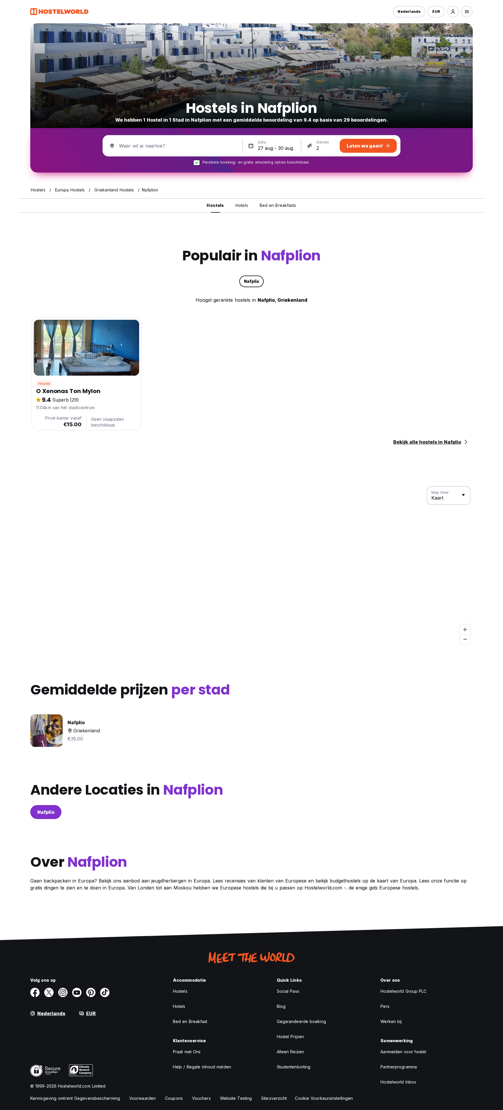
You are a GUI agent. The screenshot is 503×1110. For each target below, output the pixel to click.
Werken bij (391, 1021)
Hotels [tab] (241, 205)
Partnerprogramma (398, 1066)
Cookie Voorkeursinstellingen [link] (324, 1098)
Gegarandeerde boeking (301, 1021)
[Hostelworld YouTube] (77, 992)
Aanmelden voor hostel (403, 1051)
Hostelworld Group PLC (403, 991)
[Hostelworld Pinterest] (90, 992)
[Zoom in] (465, 629)
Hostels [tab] (215, 205)
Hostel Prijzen (290, 1036)
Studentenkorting (294, 1066)
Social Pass (288, 991)
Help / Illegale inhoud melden (202, 1066)
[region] (251, 565)
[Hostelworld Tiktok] (104, 992)
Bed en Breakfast (190, 1021)
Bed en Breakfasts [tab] (278, 205)
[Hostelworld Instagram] (63, 992)
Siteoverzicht (274, 1098)
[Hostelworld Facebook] (35, 992)
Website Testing (236, 1098)
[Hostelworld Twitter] (49, 992)
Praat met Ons (187, 1051)
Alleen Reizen (290, 1051)
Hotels (179, 1006)
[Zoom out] (465, 639)
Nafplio (45, 812)
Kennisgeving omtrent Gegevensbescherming (75, 1098)
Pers (384, 1006)
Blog (281, 1006)
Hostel (44, 383)
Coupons (174, 1098)
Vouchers (201, 1098)
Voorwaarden (142, 1098)
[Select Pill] (453, 11)
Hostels (180, 991)
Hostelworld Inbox (398, 1081)
